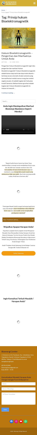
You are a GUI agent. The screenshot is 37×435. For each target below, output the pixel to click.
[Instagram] (16, 421)
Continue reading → (8, 93)
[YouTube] (21, 421)
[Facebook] (11, 421)
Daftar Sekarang (18, 253)
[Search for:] (18, 101)
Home (3, 10)
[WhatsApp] (25, 421)
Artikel (4, 62)
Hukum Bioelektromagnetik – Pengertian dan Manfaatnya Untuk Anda (17, 56)
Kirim (5, 409)
